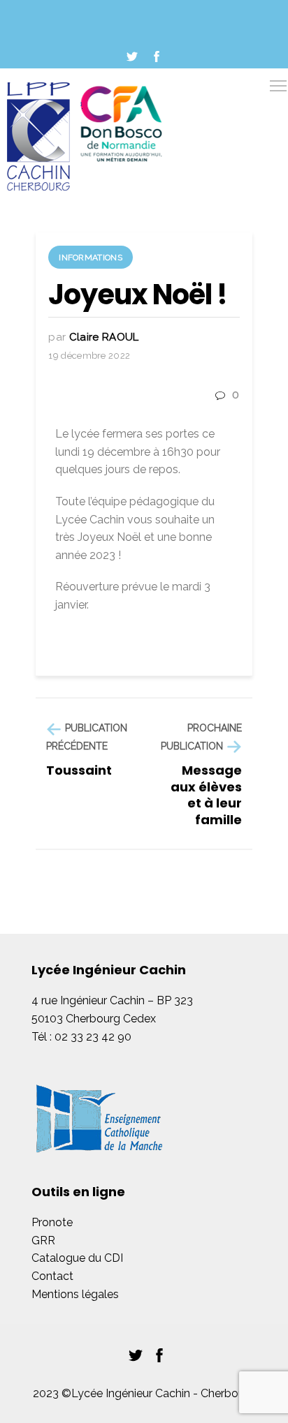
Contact (52, 1276)
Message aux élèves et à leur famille (206, 794)
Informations (90, 257)
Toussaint (79, 770)
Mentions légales (75, 1294)
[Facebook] (156, 56)
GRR (43, 1240)
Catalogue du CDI (77, 1258)
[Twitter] (132, 56)
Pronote (52, 1222)
